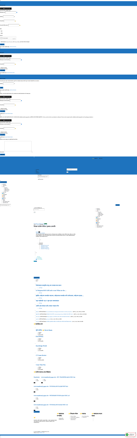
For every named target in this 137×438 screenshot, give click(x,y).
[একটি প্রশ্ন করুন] (0, 436)
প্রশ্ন (3, 186)
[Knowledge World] (37, 343)
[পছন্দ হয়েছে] (40, 238)
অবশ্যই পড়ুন (6, 191)
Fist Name (38, 316)
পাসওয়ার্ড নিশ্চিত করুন (4, 25)
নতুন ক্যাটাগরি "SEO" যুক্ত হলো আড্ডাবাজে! (47, 300)
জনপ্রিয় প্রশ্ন (6, 188)
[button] (130, 435)
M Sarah (37, 321)
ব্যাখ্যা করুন (2, 152)
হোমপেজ (37, 169)
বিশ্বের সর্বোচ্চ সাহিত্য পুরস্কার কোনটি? (45, 226)
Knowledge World (41, 346)
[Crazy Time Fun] (37, 362)
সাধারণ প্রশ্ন (45, 224)
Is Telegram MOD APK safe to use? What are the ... (51, 290)
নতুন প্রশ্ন (5, 187)
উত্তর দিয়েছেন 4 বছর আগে (40, 233)
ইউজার (4, 198)
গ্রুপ (4, 193)
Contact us (84, 417)
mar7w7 (37, 319)
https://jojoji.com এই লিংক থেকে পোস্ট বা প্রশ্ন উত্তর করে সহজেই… (58, 316)
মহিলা (2, 33)
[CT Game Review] (37, 352)
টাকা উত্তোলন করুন (6, 201)
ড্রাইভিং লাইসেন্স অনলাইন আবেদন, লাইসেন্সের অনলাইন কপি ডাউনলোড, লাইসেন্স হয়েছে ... (60, 295)
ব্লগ (36, 170)
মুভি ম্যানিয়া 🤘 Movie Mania (44, 330)
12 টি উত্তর (40, 287)
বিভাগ (4, 199)
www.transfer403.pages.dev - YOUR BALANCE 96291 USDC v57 (51, 404)
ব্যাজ (98, 221)
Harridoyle (37, 377)
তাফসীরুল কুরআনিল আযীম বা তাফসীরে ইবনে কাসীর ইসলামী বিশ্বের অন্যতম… (59, 321)
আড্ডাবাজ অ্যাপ (5, 202)
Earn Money (39, 336)
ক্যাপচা (1, 35)
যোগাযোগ (37, 173)
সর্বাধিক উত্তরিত (100, 214)
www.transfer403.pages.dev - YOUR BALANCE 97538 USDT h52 (51, 386)
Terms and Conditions (75, 417)
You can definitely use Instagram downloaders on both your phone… (59, 311)
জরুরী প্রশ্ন (4, 185)
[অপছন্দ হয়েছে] (40, 242)
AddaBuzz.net (41, 432)
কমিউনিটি (5, 194)
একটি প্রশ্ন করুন (40, 179)
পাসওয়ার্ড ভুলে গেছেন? (4, 109)
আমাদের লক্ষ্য (61, 419)
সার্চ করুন (40, 175)
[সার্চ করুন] (67, 172)
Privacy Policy (73, 416)
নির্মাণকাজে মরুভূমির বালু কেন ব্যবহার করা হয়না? (48, 285)
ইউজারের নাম (2, 12)
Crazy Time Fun (40, 365)
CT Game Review (41, 355)
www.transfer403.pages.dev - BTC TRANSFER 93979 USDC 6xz (58, 377)
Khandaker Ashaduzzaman (39, 223)
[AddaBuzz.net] (51, 163)
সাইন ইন (96, 158)
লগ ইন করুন (37, 277)
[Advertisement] (56, 269)
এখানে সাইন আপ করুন (11, 72)
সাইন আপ (100, 158)
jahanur (37, 311)
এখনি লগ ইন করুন (13, 46)
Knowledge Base (85, 416)
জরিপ (4, 195)
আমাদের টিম (61, 418)
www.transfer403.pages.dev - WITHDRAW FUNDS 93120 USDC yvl (52, 395)
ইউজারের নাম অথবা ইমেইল (5, 59)
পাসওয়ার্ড (2, 64)
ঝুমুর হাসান (38, 314)
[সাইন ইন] (93, 158)
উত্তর (37, 281)
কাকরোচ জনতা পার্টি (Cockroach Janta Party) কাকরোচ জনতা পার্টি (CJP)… (60, 314)
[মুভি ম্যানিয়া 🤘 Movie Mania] (37, 327)
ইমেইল (1, 16)
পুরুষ (1, 31)
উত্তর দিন (35, 261)
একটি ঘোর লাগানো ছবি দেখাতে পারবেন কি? (47, 306)
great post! (48, 319)
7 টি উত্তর (40, 303)
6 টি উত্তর (40, 308)
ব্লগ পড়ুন (4, 192)
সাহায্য (4, 200)
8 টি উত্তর (40, 298)
